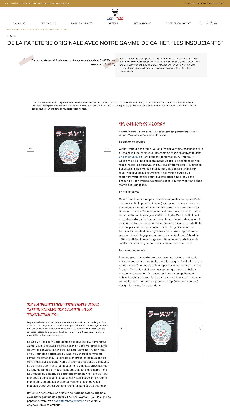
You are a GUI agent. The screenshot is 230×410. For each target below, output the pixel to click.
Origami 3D (19, 23)
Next (107, 149)
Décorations (48, 23)
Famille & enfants (81, 23)
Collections (16, 29)
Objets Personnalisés (178, 23)
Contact (221, 3)
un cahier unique (129, 156)
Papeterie (112, 23)
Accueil (9, 29)
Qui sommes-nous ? (206, 3)
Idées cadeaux (142, 23)
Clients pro (189, 3)
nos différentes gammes (69, 401)
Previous (30, 149)
